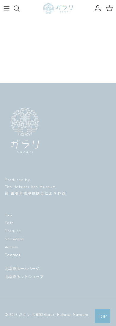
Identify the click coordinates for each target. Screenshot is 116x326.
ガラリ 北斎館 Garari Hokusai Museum (53, 314)
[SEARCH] (19, 8)
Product (13, 230)
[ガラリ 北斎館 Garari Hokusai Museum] (58, 8)
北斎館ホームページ (22, 268)
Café (9, 222)
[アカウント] (96, 8)
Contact (13, 254)
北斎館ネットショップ (24, 276)
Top (8, 215)
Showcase (14, 239)
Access (11, 247)
